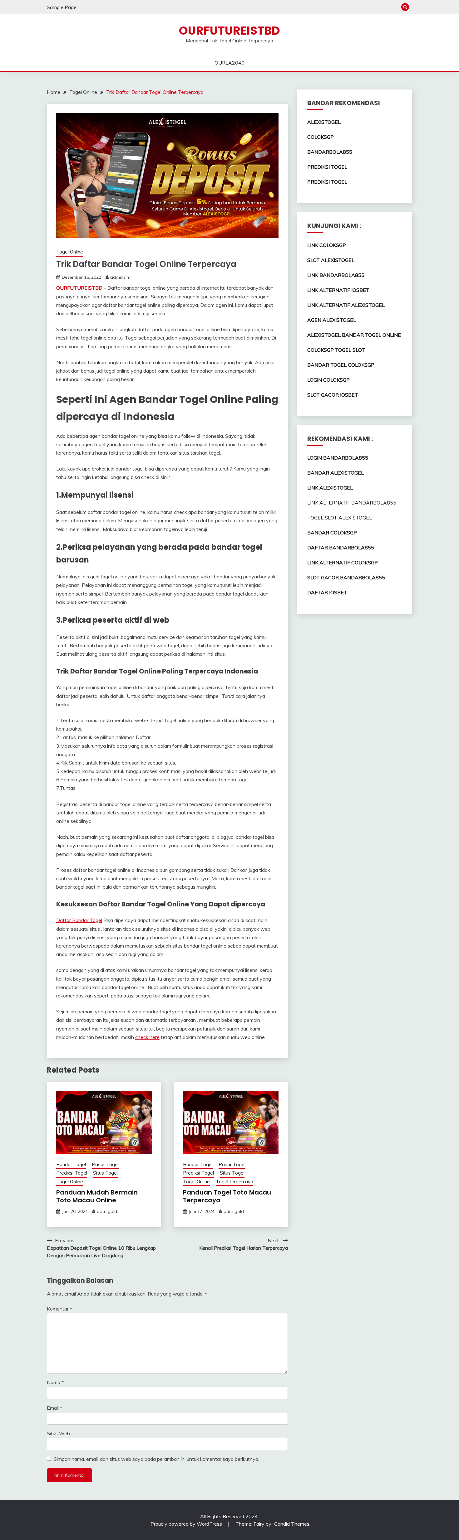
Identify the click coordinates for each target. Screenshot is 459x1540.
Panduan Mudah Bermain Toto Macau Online (97, 1196)
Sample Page (61, 7)
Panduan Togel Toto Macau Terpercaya (227, 1196)
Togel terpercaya (234, 1182)
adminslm (120, 277)
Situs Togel (105, 1173)
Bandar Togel (71, 1164)
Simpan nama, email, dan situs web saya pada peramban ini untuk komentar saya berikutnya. (156, 1459)
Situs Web (58, 1433)
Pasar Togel (105, 1164)
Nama (55, 1382)
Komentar (59, 1309)
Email (54, 1408)
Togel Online (69, 252)
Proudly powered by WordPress (187, 1524)
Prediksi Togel (71, 1173)
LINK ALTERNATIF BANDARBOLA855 (351, 503)
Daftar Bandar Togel (79, 920)
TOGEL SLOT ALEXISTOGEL (339, 517)
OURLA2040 (229, 63)
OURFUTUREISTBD (229, 30)
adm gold (107, 1211)
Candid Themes (291, 1524)
